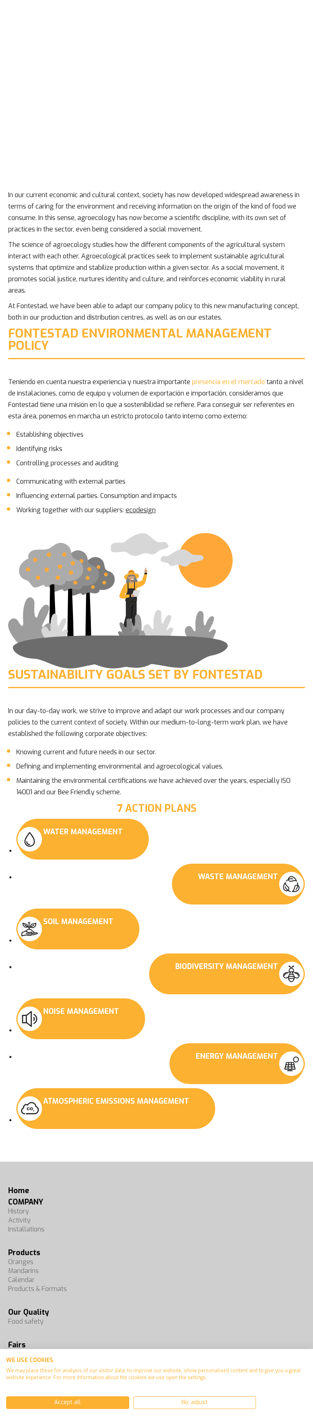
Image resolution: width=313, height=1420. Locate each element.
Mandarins (23, 1271)
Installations (26, 1229)
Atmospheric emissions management (116, 1101)
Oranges (20, 1262)
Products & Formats (37, 1288)
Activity (19, 1220)
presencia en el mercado (228, 382)
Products (24, 1252)
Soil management (78, 922)
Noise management (81, 1011)
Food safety (26, 1321)
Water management (83, 832)
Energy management (237, 1056)
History (18, 1211)
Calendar (21, 1280)
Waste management (238, 877)
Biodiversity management (226, 966)
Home (18, 1190)
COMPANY (25, 1202)
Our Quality (28, 1312)
